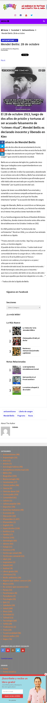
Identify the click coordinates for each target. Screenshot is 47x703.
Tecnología (8, 620)
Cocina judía (8, 494)
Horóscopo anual (10, 553)
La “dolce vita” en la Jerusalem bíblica (29, 329)
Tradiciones (8, 626)
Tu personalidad (10, 633)
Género (6, 543)
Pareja (5, 590)
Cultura (6, 500)
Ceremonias (8, 482)
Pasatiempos (8, 593)
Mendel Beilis (9, 415)
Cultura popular (9, 503)
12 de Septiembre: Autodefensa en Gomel (31, 368)
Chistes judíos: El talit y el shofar (31, 339)
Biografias (16, 49)
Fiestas (6, 537)
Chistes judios (9, 485)
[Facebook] (3, 650)
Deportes (7, 506)
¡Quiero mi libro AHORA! (12, 696)
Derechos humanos (11, 509)
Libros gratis (8, 571)
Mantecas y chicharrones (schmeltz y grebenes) (31, 350)
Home (5, 668)
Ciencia (6, 488)
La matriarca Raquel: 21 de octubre (31, 388)
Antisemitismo (8, 40)
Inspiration (7, 562)
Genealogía (8, 540)
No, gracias (12, 700)
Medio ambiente (10, 577)
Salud (5, 608)
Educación (7, 516)
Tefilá (5, 623)
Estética (6, 531)
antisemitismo (10, 411)
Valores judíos (9, 636)
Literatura (7, 574)
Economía (7, 513)
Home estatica (9, 671)
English (6, 525)
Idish (5, 559)
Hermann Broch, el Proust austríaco (29, 378)
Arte (5, 460)
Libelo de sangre (26, 411)
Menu (4, 21)
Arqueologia (8, 457)
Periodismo (8, 596)
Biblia (5, 473)
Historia (6, 550)
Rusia (30, 415)
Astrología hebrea (11, 466)
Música (6, 583)
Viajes (5, 639)
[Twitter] (18, 650)
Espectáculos (9, 528)
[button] (17, 680)
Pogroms (21, 415)
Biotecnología (9, 479)
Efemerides (4, 50)
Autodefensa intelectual (14, 469)
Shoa (5, 611)
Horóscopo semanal (11, 556)
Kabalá (6, 565)
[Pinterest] (8, 650)
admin (15, 427)
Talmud (6, 617)
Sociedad (7, 614)
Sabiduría (7, 605)
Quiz (5, 602)
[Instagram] (13, 650)
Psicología (7, 599)
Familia (6, 534)
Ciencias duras (9, 491)
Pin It (3, 60)
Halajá (5, 546)
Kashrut (6, 568)
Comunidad (8, 497)
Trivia (5, 630)
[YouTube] (23, 650)
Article (6, 463)
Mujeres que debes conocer (15, 580)
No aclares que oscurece (14, 586)
